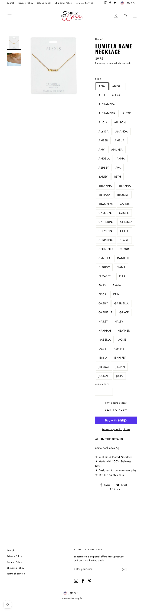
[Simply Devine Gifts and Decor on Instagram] (76, 581)
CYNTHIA (104, 258)
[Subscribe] (124, 569)
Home (98, 39)
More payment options (116, 429)
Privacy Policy (25, 3)
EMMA (117, 285)
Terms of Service (84, 3)
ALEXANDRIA (107, 113)
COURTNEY (106, 249)
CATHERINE (106, 222)
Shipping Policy (63, 3)
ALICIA (103, 122)
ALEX (102, 95)
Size (98, 79)
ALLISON (120, 122)
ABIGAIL (117, 86)
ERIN (116, 294)
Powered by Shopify (72, 598)
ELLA (122, 276)
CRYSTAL (125, 249)
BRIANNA (125, 186)
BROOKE (123, 195)
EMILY (102, 285)
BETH (117, 177)
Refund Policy (44, 3)
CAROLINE (105, 213)
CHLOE (124, 231)
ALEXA (116, 95)
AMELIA (119, 140)
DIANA (120, 267)
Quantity (102, 384)
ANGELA (104, 159)
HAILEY (103, 322)
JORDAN (104, 376)
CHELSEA (126, 222)
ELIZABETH (106, 276)
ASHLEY (104, 168)
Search (10, 3)
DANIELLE (123, 258)
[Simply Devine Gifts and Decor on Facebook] (83, 581)
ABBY (102, 86)
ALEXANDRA (107, 104)
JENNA (103, 358)
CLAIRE (124, 240)
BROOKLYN (106, 204)
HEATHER (124, 331)
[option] (54, 65)
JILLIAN (120, 367)
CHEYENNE (106, 231)
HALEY (119, 322)
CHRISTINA (106, 240)
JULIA (119, 376)
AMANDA (121, 131)
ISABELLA (105, 340)
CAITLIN (125, 204)
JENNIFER (120, 358)
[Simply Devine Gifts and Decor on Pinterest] (90, 581)
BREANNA (105, 186)
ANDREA (117, 150)
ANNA (121, 159)
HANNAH (105, 331)
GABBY (103, 303)
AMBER (103, 140)
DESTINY (104, 267)
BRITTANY (105, 195)
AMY (101, 150)
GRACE (124, 312)
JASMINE (118, 349)
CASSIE (124, 213)
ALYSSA (104, 131)
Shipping (100, 63)
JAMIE (102, 349)
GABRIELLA (121, 303)
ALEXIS (126, 113)
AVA (118, 168)
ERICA (103, 294)
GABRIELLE (106, 312)
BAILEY (103, 177)
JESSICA (104, 367)
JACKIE (121, 340)
